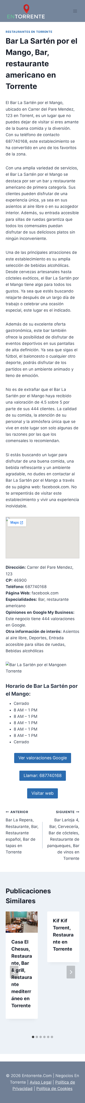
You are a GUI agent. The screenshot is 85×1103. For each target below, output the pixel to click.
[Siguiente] (71, 972)
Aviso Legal (40, 1082)
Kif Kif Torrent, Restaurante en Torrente (63, 935)
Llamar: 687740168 (43, 775)
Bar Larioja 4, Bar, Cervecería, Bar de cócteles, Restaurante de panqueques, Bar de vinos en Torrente (63, 835)
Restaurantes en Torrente (29, 31)
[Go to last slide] (14, 972)
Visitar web (42, 793)
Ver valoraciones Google (42, 757)
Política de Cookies (54, 1088)
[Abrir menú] (75, 11)
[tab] (33, 1037)
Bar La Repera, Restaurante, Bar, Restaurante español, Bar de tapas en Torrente (22, 832)
